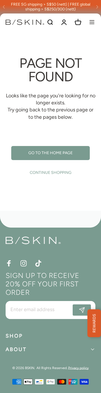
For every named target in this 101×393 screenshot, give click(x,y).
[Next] (97, 7)
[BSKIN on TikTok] (38, 263)
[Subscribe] (82, 310)
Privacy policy (78, 368)
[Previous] (4, 7)
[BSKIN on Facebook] (9, 263)
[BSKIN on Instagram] (23, 263)
